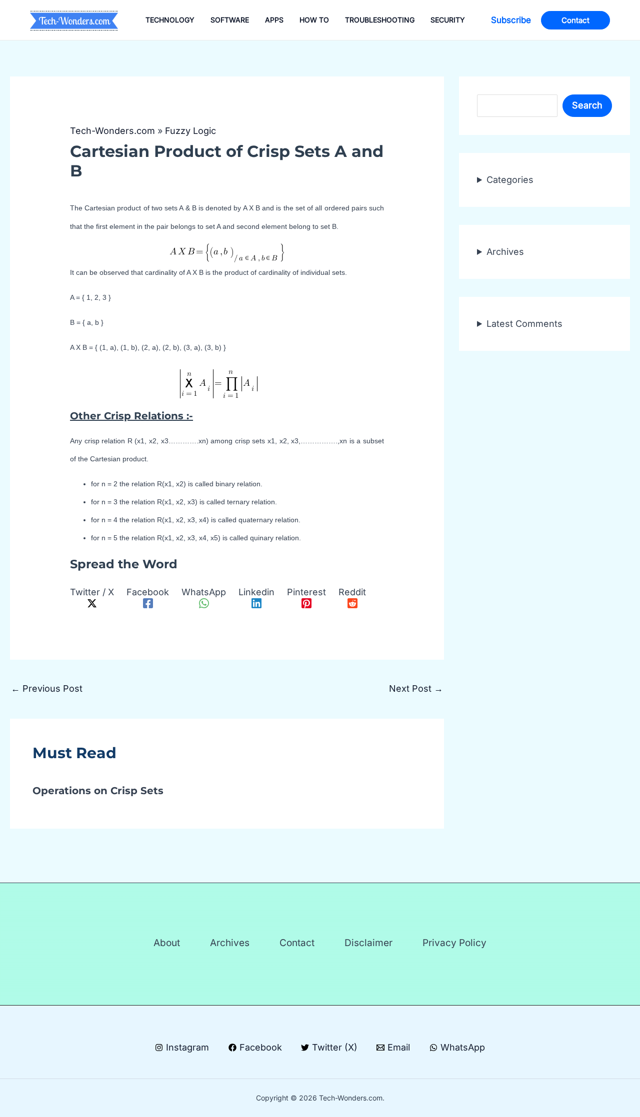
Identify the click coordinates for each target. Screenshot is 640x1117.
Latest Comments (524, 323)
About (167, 943)
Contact (297, 943)
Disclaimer (368, 943)
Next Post (416, 688)
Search (587, 105)
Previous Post (46, 688)
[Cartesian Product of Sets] (227, 252)
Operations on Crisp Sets (98, 791)
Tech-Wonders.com (112, 130)
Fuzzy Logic (190, 130)
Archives (505, 251)
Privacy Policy (454, 943)
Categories (510, 179)
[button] (511, 20)
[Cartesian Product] (227, 386)
